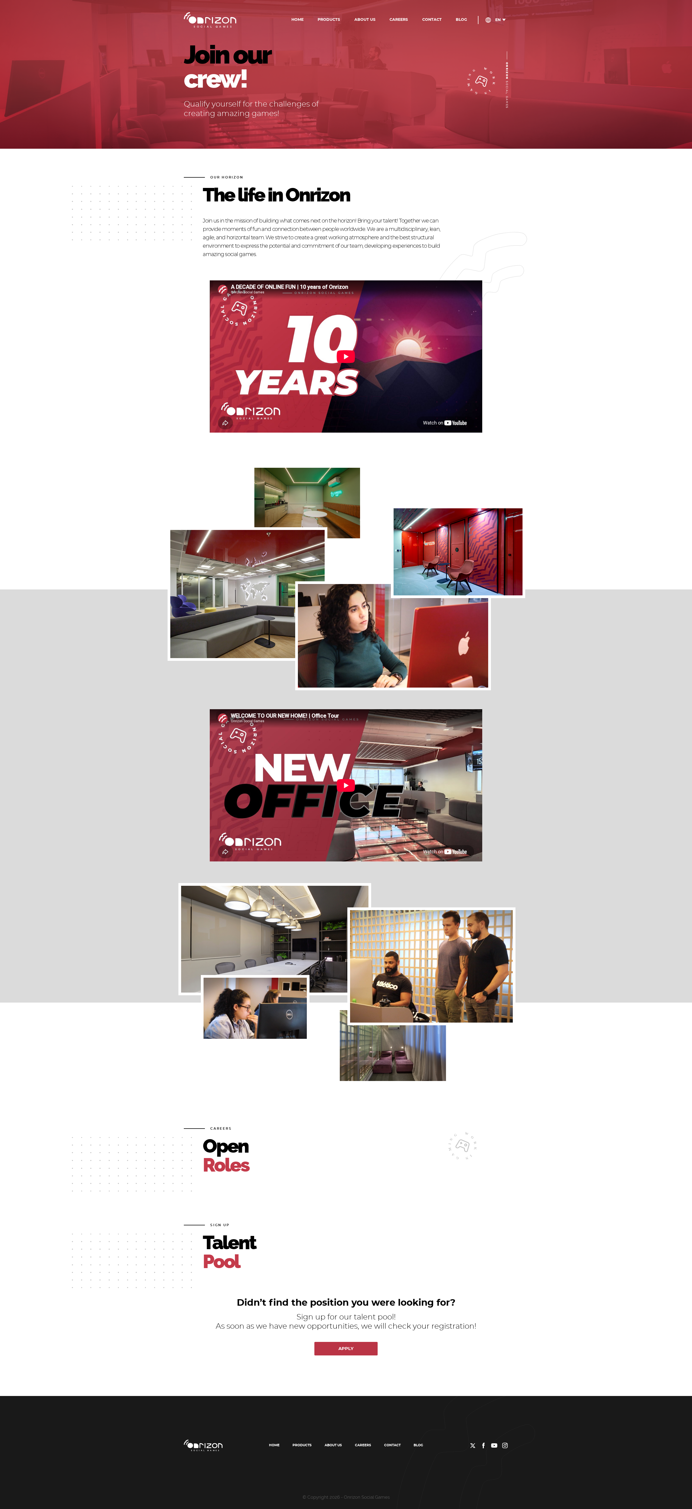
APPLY (346, 1349)
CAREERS (399, 20)
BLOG (461, 20)
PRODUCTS (329, 20)
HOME (297, 20)
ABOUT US (364, 20)
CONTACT (432, 20)
